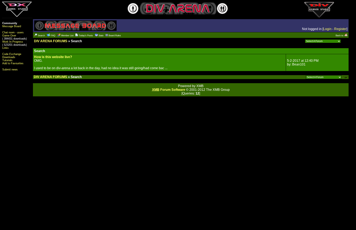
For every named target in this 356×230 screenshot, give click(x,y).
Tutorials (7, 60)
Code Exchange (11, 54)
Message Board (11, 26)
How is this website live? (53, 57)
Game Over (9, 35)
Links (5, 47)
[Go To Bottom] (345, 41)
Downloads (8, 57)
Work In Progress (12, 41)
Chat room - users (13, 32)
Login (327, 29)
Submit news (10, 69)
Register (340, 29)
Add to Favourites (12, 63)
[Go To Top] (346, 77)
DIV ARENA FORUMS (50, 41)
